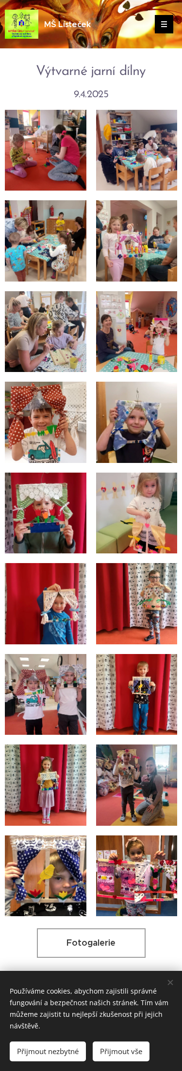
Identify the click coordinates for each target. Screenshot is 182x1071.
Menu (164, 24)
